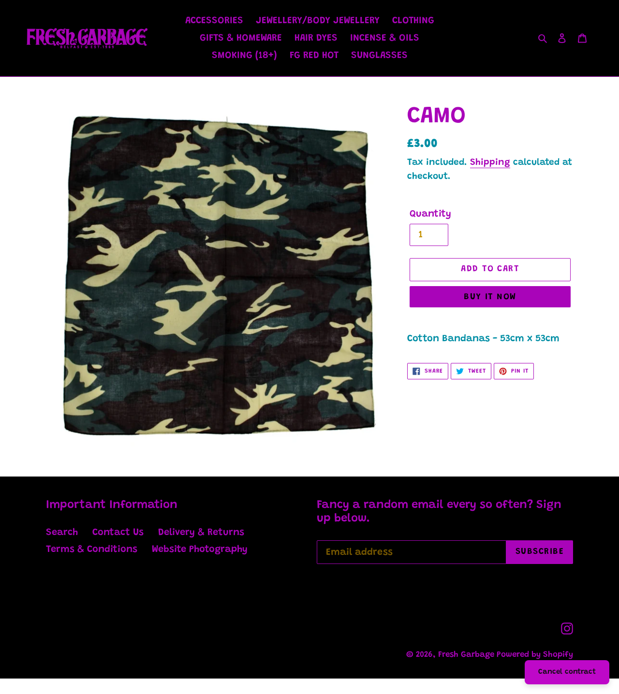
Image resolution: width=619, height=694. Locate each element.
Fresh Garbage (467, 655)
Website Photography (200, 549)
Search (62, 532)
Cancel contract (567, 672)
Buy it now (490, 297)
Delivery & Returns (201, 532)
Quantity (430, 214)
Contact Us (118, 532)
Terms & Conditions (91, 549)
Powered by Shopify (535, 655)
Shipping (490, 162)
